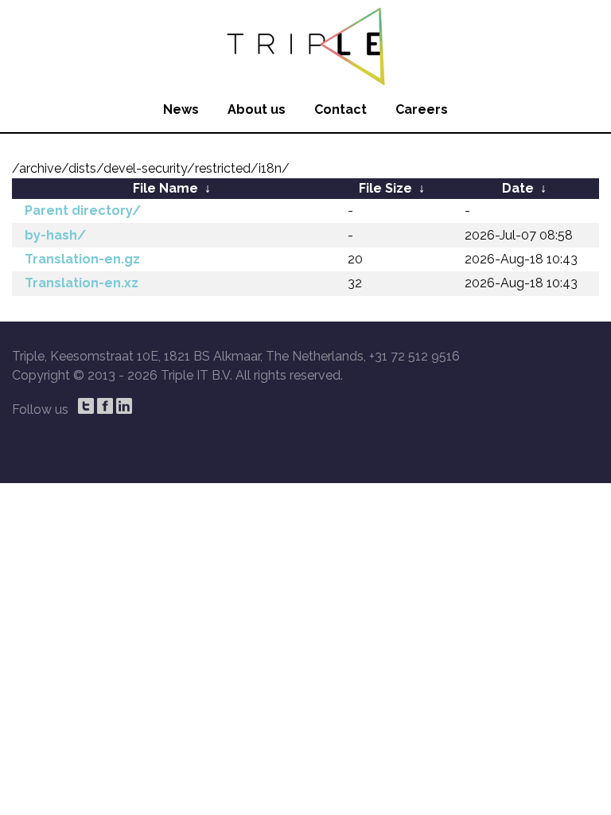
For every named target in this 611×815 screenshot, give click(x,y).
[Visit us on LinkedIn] (124, 406)
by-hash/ (55, 235)
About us (257, 109)
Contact (340, 109)
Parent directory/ (83, 210)
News (181, 109)
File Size (385, 188)
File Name (165, 188)
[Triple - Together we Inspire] (305, 44)
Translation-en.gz (82, 259)
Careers (421, 109)
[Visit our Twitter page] (86, 406)
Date (518, 188)
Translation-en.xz (81, 283)
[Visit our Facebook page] (105, 406)
